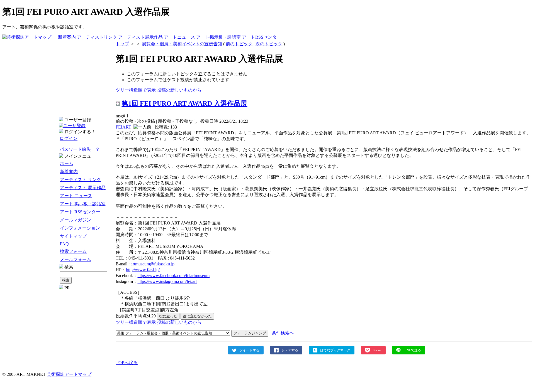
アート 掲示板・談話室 (83, 203)
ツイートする (249, 350)
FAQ (64, 243)
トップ (122, 43)
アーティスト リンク (80, 179)
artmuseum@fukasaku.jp (152, 263)
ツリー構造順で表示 (136, 90)
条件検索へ (283, 332)
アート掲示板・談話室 (218, 37)
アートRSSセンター (261, 37)
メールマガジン (75, 220)
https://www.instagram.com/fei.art (167, 281)
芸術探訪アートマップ (69, 374)
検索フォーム (73, 251)
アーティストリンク (97, 37)
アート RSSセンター (80, 211)
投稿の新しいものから (179, 90)
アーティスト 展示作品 (83, 187)
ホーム (66, 163)
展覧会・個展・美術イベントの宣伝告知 (182, 43)
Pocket (377, 350)
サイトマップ (73, 236)
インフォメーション (80, 228)
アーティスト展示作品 (140, 37)
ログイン (68, 138)
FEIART (123, 127)
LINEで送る (412, 350)
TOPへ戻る (127, 362)
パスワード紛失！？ (80, 149)
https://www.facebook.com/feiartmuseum (173, 275)
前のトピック (239, 43)
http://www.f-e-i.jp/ (143, 269)
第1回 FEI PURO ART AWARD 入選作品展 (184, 103)
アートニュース (179, 37)
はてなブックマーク (335, 350)
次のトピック (269, 43)
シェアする (289, 350)
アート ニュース (76, 195)
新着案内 (67, 37)
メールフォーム (75, 259)
